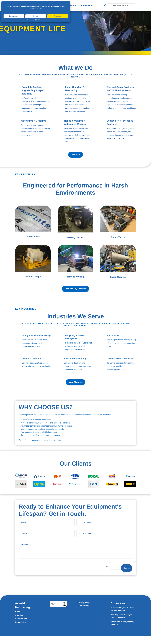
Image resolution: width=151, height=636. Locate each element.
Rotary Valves (118, 237)
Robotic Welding (75, 277)
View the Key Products (75, 289)
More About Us (75, 382)
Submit (127, 568)
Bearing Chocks (75, 237)
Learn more (75, 155)
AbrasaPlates (33, 236)
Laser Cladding (118, 277)
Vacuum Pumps (33, 276)
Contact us (118, 603)
